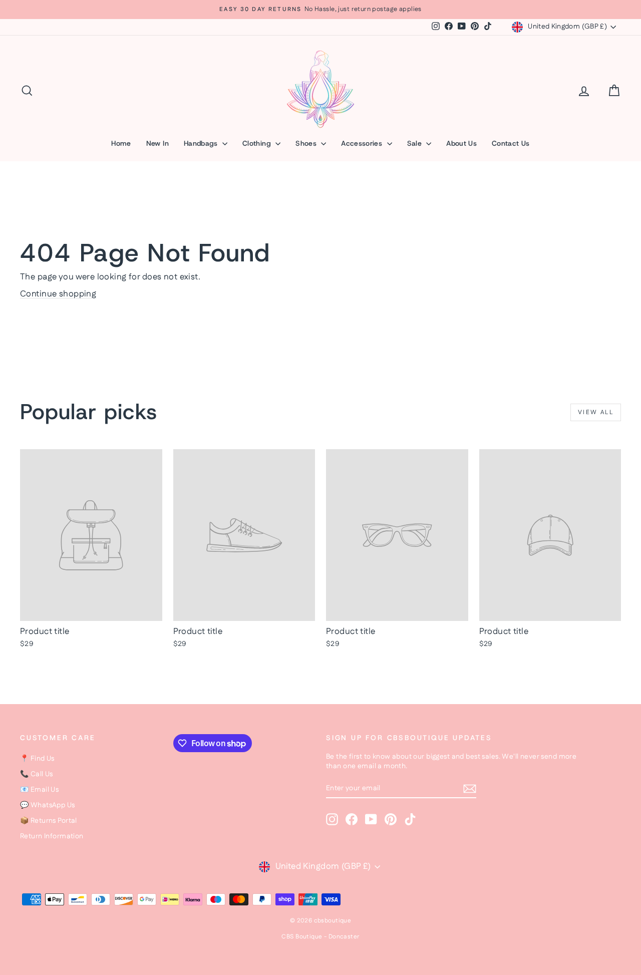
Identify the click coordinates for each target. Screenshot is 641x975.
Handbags (202, 143)
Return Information (52, 836)
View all (595, 412)
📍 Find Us (37, 759)
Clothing (257, 143)
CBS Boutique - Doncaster (320, 936)
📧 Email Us (39, 790)
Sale (415, 143)
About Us (461, 143)
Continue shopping (58, 294)
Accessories (362, 143)
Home (121, 143)
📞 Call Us (36, 774)
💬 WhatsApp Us (47, 805)
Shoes (306, 143)
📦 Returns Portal (48, 821)
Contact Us (511, 143)
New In (157, 143)
